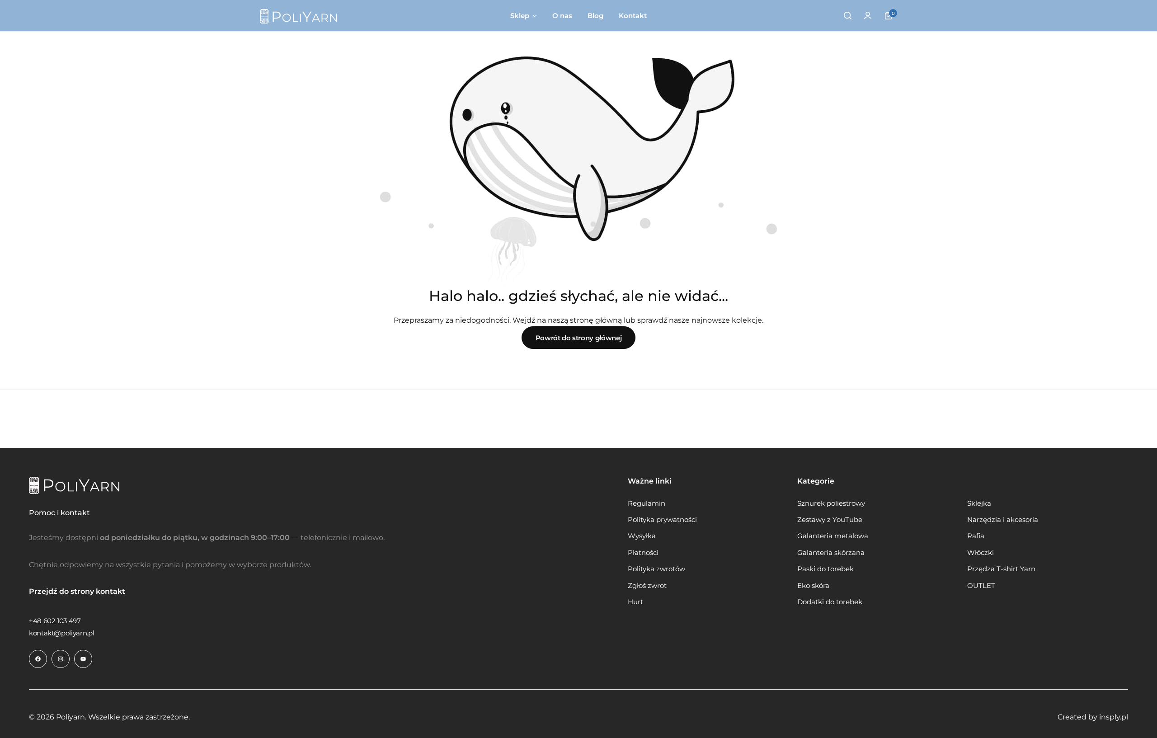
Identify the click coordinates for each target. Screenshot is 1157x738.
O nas (562, 15)
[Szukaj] (847, 16)
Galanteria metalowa (832, 536)
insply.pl (1113, 717)
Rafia (975, 536)
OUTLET (981, 586)
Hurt (635, 602)
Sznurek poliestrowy (831, 503)
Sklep (519, 15)
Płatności (643, 553)
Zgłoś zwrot (647, 586)
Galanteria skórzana (831, 553)
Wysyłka (642, 536)
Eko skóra (813, 586)
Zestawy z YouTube (829, 520)
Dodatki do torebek (829, 602)
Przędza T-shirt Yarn (1001, 569)
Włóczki (980, 553)
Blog (595, 15)
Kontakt (633, 15)
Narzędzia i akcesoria (1002, 520)
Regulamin (646, 503)
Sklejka (979, 503)
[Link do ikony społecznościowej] (38, 659)
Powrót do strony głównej (578, 338)
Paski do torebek (825, 569)
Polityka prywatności (662, 520)
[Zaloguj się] (868, 16)
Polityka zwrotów (656, 569)
